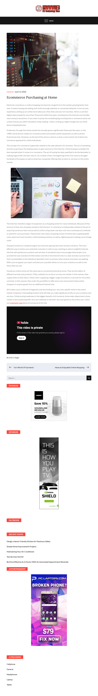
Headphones (12, 674)
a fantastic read (16, 303)
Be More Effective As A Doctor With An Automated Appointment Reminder (38, 562)
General (10, 92)
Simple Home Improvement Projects (21, 546)
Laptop (10, 679)
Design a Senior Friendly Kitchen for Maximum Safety (28, 541)
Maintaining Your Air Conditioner (20, 551)
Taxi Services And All (15, 557)
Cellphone (11, 664)
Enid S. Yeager (14, 358)
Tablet (9, 684)
